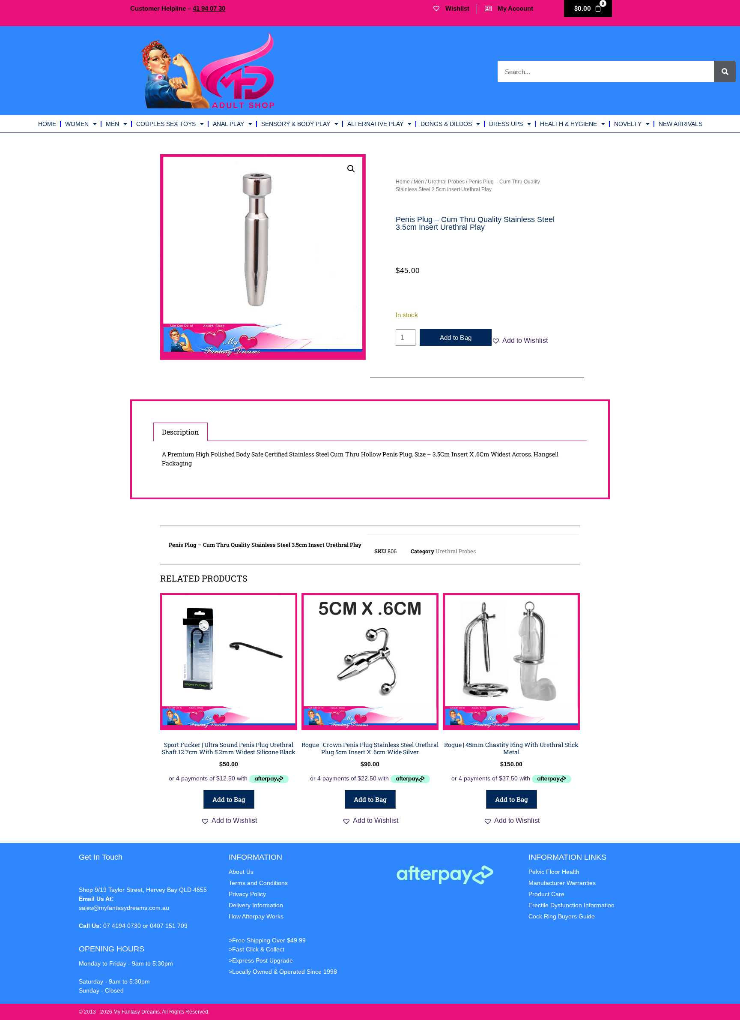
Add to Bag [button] (228, 799)
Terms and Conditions (258, 882)
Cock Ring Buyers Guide (561, 916)
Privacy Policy (247, 894)
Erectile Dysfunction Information (571, 905)
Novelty (628, 123)
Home (403, 182)
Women (77, 123)
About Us (241, 871)
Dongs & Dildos (446, 123)
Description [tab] (180, 431)
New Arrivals (680, 123)
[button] (351, 169)
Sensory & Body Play (295, 123)
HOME (47, 123)
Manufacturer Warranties (562, 882)
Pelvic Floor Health (553, 871)
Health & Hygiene (568, 123)
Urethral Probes (446, 182)
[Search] (725, 71)
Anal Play (228, 123)
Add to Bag (455, 337)
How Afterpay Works (256, 916)
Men (112, 123)
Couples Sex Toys (166, 123)
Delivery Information (256, 905)
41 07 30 (209, 8)
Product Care (546, 894)
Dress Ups (506, 123)
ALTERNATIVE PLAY (375, 123)
